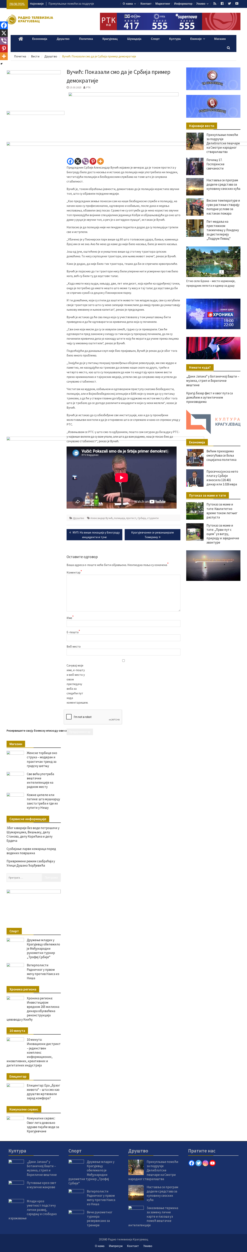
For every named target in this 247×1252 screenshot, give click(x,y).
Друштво (63, 39)
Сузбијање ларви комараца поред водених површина (31, 851)
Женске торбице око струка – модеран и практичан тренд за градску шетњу (42, 759)
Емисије (196, 39)
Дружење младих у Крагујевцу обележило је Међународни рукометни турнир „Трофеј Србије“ (43, 948)
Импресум (116, 1246)
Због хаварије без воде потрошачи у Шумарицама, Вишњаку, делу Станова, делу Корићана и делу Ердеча (33, 834)
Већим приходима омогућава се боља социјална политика (221, 455)
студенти (153, 518)
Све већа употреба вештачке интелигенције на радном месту (40, 780)
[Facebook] (70, 161)
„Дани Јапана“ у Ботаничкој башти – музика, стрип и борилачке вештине (42, 1168)
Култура (175, 39)
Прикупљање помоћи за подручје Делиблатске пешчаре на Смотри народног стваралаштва (153, 1170)
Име (70, 617)
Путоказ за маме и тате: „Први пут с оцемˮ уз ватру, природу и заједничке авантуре (222, 534)
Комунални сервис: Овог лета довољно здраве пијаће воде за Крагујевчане (43, 1124)
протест (131, 518)
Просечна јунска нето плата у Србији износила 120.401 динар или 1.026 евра (222, 477)
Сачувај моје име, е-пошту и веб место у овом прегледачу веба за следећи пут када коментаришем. (76, 683)
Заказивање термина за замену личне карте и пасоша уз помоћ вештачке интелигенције (153, 1216)
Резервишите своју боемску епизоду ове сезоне (40, 730)
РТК (88, 87)
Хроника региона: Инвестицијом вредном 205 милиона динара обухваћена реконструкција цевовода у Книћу (33, 1009)
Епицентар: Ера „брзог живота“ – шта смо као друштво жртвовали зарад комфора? (43, 1091)
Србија (142, 518)
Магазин (220, 39)
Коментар (74, 572)
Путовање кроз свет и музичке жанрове (41, 1185)
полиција (119, 518)
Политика (86, 39)
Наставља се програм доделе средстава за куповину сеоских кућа (162, 1193)
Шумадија (134, 39)
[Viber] (85, 161)
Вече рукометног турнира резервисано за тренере (99, 1218)
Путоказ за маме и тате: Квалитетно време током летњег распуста (221, 510)
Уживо (200, 4)
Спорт (155, 39)
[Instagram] (205, 1163)
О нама (128, 4)
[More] (100, 161)
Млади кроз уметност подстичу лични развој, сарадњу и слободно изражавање (32, 1209)
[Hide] (1, 63)
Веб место (74, 646)
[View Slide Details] (213, 314)
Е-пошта (73, 632)
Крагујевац (110, 39)
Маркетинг (162, 4)
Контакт (145, 4)
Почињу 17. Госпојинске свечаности (72, 3)
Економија (39, 39)
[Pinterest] (93, 161)
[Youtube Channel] (212, 1163)
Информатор (183, 4)
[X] (77, 161)
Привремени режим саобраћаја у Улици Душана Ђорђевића (31, 863)
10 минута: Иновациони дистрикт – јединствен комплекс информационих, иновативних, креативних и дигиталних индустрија (34, 1052)
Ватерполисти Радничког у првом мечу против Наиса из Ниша (43, 971)
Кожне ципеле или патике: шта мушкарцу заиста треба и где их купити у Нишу (43, 801)
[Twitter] (198, 1163)
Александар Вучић (102, 518)
